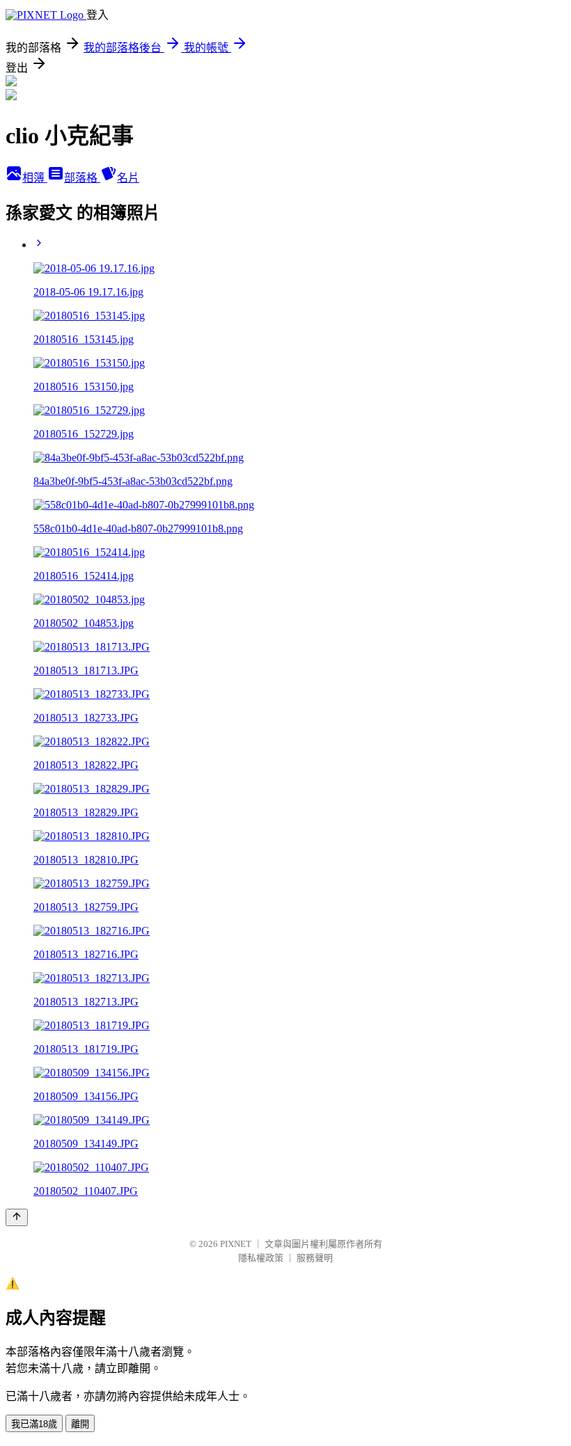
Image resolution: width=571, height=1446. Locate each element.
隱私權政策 (260, 1258)
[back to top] (17, 1217)
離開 (80, 1424)
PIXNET (235, 1244)
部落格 (82, 178)
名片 (128, 178)
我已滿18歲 (34, 1424)
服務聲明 (315, 1258)
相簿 (34, 178)
